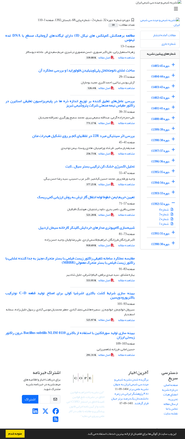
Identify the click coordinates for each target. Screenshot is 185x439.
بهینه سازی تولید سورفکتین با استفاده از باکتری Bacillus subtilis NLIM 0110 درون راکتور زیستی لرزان (70, 334)
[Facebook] (55, 412)
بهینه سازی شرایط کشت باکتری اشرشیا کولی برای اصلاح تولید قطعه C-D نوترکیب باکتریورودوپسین (70, 295)
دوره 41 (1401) (160, 108)
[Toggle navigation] (93, 9)
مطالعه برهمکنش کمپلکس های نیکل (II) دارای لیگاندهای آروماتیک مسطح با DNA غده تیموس (70, 37)
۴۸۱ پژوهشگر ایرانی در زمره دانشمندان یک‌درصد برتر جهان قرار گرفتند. (129, 398)
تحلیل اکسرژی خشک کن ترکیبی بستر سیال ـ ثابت (100, 166)
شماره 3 (164, 214)
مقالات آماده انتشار (164, 35)
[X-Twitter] (45, 412)
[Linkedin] (35, 412)
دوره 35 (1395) (160, 172)
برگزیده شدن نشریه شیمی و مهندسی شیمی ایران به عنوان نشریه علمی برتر (130, 384)
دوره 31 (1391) (160, 233)
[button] (85, 434)
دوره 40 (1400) (160, 119)
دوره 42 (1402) (160, 98)
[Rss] (55, 421)
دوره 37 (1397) (160, 151)
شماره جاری (169, 44)
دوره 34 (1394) (160, 183)
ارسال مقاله (171, 404)
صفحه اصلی (171, 385)
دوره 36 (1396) (160, 161)
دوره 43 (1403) (160, 87)
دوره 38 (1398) (160, 140)
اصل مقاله (98, 57)
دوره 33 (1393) (160, 193)
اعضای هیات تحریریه (170, 396)
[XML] (35, 20)
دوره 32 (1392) (160, 204)
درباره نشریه (170, 390)
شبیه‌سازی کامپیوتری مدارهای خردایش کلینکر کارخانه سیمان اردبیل (87, 227)
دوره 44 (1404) (160, 76)
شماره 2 (164, 219)
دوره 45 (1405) (160, 66)
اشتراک (30, 399)
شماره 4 (164, 210)
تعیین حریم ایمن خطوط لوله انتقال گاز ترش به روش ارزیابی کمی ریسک (86, 197)
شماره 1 (164, 224)
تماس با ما (172, 409)
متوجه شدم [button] (15, 433)
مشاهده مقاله (126, 57)
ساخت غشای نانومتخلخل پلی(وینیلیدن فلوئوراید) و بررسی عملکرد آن (87, 70)
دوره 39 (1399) (160, 130)
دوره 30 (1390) (160, 244)
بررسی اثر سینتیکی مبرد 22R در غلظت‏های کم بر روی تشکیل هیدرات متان (83, 135)
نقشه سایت (171, 413)
